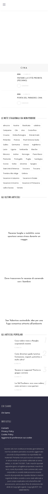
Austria (16, 125)
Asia (19, 74)
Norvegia (25, 154)
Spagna (33, 164)
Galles (5, 144)
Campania (7, 130)
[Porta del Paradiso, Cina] (8, 97)
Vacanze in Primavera (31, 183)
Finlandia (6, 140)
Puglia (28, 159)
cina (23, 130)
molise (16, 154)
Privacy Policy (7, 431)
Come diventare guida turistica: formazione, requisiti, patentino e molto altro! (28, 357)
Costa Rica (32, 130)
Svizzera (26, 168)
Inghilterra (36, 144)
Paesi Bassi (37, 154)
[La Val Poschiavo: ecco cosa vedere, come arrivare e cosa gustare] (6, 385)
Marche (34, 149)
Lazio (5, 149)
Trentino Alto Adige (10, 173)
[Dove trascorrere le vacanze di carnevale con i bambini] (24, 262)
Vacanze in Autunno (11, 178)
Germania (16, 144)
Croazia (6, 135)
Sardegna (38, 159)
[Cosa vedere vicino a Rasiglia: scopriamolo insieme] (6, 343)
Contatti (5, 428)
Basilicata (26, 125)
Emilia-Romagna (19, 135)
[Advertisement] (24, 36)
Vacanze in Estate (30, 178)
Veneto (20, 187)
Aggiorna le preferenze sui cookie (16, 437)
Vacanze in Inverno (11, 183)
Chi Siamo (5, 412)
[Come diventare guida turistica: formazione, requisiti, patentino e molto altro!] (6, 356)
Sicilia (14, 164)
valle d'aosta (8, 187)
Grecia (26, 144)
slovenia (23, 164)
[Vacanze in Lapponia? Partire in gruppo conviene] (6, 372)
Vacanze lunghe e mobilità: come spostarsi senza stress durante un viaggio (24, 236)
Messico (6, 154)
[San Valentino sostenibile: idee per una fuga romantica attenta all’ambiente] (24, 305)
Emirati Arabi (34, 135)
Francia (17, 140)
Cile (16, 130)
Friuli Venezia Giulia (31, 140)
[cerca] (44, 5)
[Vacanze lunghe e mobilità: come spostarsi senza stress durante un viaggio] (24, 217)
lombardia (24, 149)
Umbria (25, 173)
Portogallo (18, 159)
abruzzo (6, 125)
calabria (37, 125)
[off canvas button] (4, 4)
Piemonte (7, 159)
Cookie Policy (7, 434)
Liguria (13, 149)
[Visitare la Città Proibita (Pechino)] (8, 77)
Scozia (5, 164)
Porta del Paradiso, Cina (29, 98)
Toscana (36, 168)
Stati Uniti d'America (11, 168)
